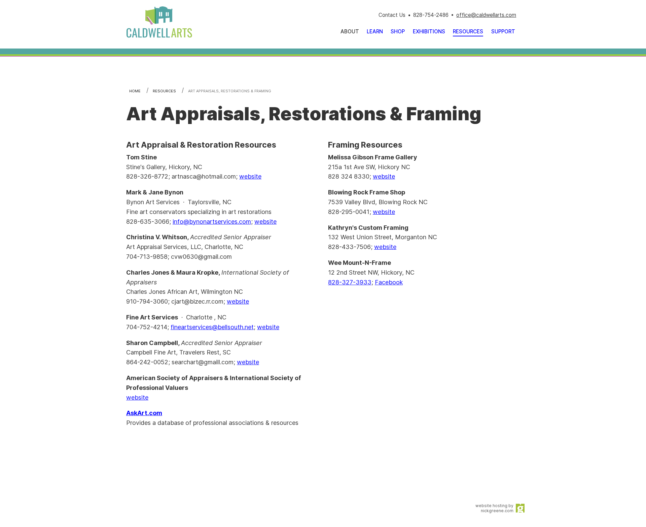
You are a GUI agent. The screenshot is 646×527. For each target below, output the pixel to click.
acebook (391, 282)
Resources (164, 91)
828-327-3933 (349, 282)
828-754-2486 (430, 15)
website (250, 176)
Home (135, 91)
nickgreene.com (497, 510)
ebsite (240, 301)
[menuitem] (375, 31)
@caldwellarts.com (493, 15)
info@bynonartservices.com (212, 221)
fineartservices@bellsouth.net (212, 327)
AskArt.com (144, 412)
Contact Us (392, 15)
